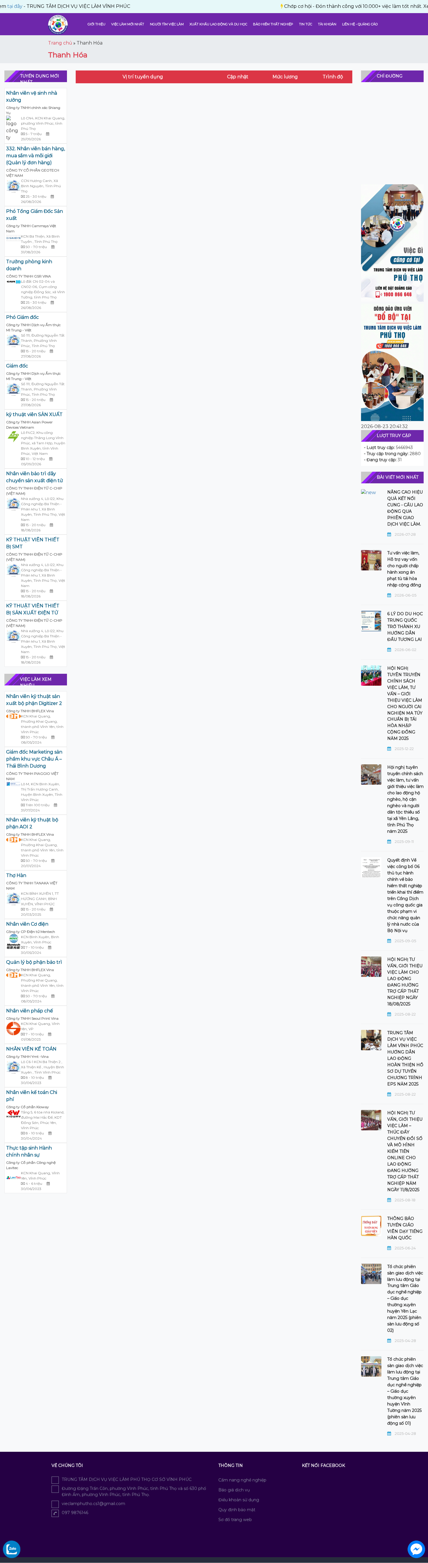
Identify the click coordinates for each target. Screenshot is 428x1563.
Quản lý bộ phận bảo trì (34, 962)
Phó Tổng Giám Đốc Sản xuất (34, 214)
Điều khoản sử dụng (238, 1499)
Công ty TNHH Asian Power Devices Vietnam (29, 424)
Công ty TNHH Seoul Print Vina (32, 1018)
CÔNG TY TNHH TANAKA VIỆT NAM (31, 885)
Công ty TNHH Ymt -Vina (27, 1056)
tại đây (404, 6)
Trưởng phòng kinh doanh (29, 265)
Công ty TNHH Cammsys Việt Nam (31, 228)
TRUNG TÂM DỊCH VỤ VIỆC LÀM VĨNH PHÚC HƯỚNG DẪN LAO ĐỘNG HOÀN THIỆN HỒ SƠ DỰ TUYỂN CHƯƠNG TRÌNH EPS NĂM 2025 (405, 1058)
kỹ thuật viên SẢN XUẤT (34, 414)
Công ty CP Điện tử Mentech (30, 931)
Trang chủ (60, 43)
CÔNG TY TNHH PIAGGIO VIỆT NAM (32, 776)
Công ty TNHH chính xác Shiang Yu (33, 110)
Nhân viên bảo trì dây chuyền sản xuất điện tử (34, 477)
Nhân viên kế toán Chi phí (31, 1096)
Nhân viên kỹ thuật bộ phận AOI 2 (32, 823)
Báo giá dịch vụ (234, 1490)
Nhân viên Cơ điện (27, 924)
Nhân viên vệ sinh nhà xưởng (31, 96)
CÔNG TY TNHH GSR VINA (28, 276)
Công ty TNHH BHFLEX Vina (30, 711)
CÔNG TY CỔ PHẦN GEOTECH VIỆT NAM (32, 173)
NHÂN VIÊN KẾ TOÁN (31, 1049)
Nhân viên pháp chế (29, 1011)
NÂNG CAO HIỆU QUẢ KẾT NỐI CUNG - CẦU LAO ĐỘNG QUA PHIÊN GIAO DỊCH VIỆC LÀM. (405, 508)
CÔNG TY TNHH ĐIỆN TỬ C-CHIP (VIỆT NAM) (34, 491)
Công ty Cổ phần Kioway (27, 1107)
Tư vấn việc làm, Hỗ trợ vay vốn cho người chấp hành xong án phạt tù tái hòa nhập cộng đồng (404, 569)
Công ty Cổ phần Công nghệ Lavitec (31, 1165)
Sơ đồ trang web (235, 1519)
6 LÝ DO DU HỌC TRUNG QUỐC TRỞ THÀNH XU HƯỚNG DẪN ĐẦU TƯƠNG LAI (405, 626)
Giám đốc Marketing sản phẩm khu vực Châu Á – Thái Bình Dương (34, 759)
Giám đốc (17, 366)
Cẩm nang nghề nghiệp (242, 1480)
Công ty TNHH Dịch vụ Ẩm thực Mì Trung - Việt (33, 327)
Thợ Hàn (16, 875)
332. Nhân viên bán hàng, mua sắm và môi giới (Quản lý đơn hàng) (35, 155)
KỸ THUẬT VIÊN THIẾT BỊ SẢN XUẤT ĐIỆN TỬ (32, 609)
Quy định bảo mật (236, 1509)
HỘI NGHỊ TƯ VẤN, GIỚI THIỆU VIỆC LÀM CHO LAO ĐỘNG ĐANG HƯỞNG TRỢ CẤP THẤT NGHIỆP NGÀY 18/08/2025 (404, 982)
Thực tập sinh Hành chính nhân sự (29, 1151)
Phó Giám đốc (22, 317)
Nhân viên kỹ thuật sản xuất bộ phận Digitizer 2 (34, 700)
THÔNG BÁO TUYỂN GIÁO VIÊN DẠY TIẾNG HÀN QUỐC (404, 1228)
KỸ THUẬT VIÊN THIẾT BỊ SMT (32, 543)
